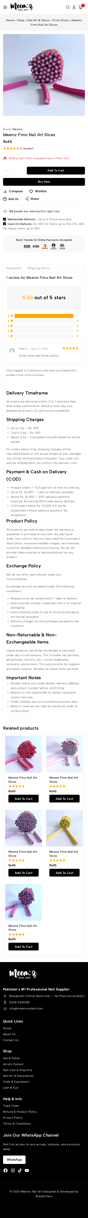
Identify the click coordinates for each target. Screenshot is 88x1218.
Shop (20, 20)
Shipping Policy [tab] (38, 268)
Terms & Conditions (17, 1123)
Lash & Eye (10, 1087)
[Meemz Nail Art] (22, 7)
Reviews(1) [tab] (14, 268)
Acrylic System (13, 1064)
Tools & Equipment (16, 1082)
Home (10, 20)
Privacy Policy (12, 1117)
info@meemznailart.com (26, 1008)
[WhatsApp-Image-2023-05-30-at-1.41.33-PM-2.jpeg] (44, 75)
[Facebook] (5, 1170)
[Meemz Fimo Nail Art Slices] (23, 754)
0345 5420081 (19, 1002)
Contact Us (11, 1040)
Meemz (17, 129)
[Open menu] (5, 7)
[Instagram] (12, 1170)
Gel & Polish (11, 1058)
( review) (27, 148)
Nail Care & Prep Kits (17, 1070)
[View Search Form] (68, 7)
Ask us (13, 199)
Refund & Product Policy (20, 1112)
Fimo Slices (61, 20)
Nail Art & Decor (38, 20)
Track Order (11, 1106)
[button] (23, 798)
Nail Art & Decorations (18, 1076)
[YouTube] (26, 1170)
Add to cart (55, 170)
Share (34, 199)
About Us (9, 1034)
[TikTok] (20, 1170)
